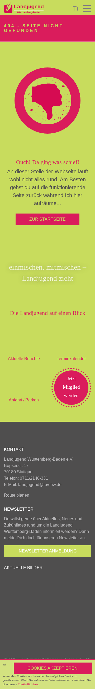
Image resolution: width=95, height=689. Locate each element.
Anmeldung (48, 551)
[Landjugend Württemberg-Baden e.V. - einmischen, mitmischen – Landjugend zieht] (37, 8)
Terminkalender (71, 358)
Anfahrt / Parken (24, 400)
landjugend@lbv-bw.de (39, 484)
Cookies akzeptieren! (53, 668)
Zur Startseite (47, 219)
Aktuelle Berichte (24, 358)
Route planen (16, 495)
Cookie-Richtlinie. (28, 684)
